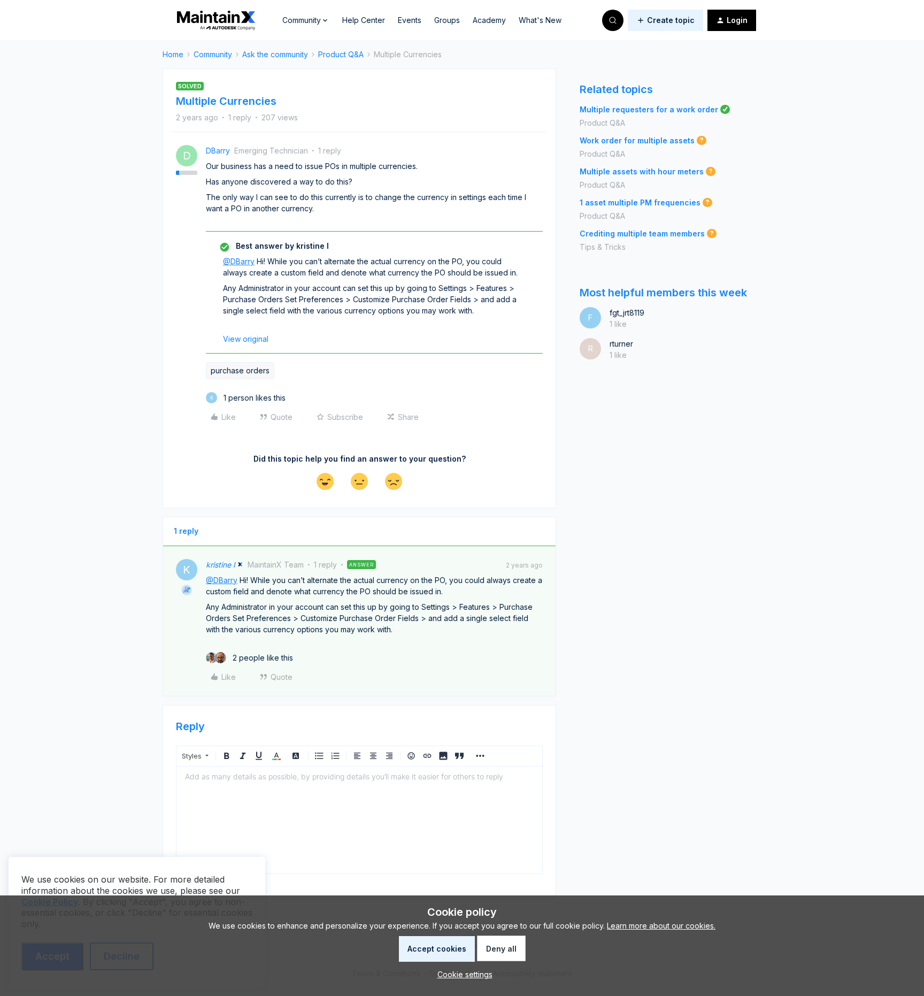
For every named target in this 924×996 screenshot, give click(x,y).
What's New (540, 20)
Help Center (363, 20)
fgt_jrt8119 (627, 312)
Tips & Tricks (603, 246)
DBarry (218, 150)
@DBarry (239, 261)
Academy (489, 20)
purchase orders (240, 370)
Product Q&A (341, 54)
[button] (665, 20)
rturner (621, 343)
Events (409, 20)
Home (173, 54)
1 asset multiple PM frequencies (640, 202)
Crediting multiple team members (642, 233)
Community (213, 54)
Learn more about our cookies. (661, 925)
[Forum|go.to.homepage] (216, 20)
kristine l (220, 564)
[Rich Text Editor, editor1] (359, 820)
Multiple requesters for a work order (649, 109)
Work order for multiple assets (637, 140)
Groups (447, 20)
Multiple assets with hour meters (642, 171)
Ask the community (275, 54)
